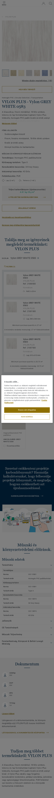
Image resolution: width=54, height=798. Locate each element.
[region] (27, 399)
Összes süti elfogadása (27, 410)
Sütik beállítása (27, 416)
